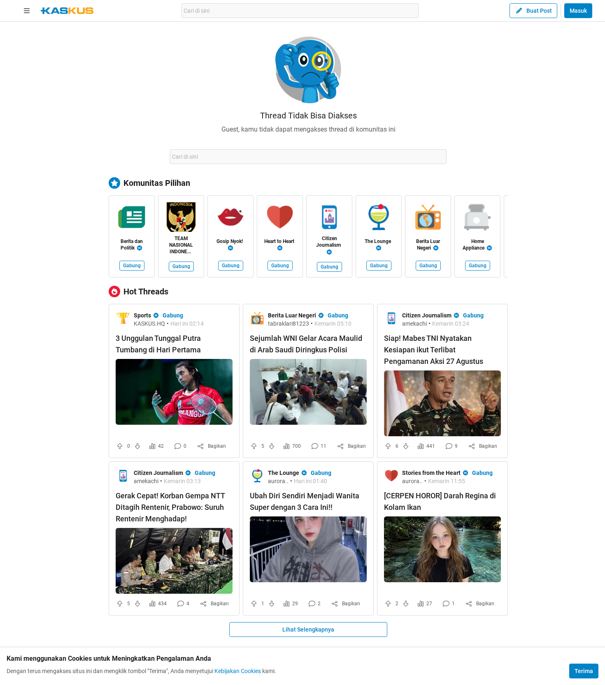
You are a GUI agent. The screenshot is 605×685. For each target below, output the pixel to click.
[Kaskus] (67, 10)
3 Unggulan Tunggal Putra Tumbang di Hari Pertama (158, 344)
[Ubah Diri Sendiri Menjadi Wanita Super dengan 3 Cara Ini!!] (308, 549)
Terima (584, 671)
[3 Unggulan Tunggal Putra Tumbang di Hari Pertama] (174, 392)
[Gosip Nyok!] (230, 218)
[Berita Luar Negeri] (428, 218)
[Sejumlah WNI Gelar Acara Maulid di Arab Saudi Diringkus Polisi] (308, 392)
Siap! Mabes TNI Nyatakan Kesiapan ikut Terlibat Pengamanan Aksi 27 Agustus (433, 350)
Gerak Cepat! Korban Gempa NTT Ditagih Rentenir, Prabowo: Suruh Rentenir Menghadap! (170, 507)
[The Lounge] (378, 218)
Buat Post (539, 10)
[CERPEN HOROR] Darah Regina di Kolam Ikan (440, 501)
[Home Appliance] (477, 218)
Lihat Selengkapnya (308, 629)
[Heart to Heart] (280, 218)
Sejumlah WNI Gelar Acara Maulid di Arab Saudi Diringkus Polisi (306, 344)
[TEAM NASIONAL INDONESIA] (181, 218)
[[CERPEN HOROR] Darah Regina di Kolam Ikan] (442, 549)
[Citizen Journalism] (329, 218)
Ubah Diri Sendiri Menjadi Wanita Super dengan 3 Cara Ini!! (304, 501)
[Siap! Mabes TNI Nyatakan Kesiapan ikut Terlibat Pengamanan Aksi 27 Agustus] (442, 403)
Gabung (132, 265)
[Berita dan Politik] (132, 218)
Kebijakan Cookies (237, 671)
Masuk (578, 10)
